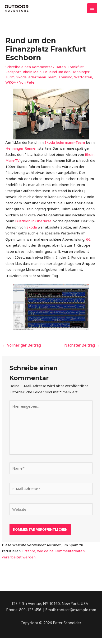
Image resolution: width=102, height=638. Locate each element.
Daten (61, 66)
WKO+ (10, 82)
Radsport (13, 71)
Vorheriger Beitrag (21, 345)
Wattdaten (83, 77)
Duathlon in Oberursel (33, 221)
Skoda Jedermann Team (36, 77)
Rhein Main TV (35, 71)
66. (88, 239)
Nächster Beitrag (82, 345)
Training (65, 77)
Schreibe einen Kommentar (28, 66)
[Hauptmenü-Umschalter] (92, 8)
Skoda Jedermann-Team (65, 142)
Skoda (32, 227)
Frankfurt (76, 66)
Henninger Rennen (21, 148)
